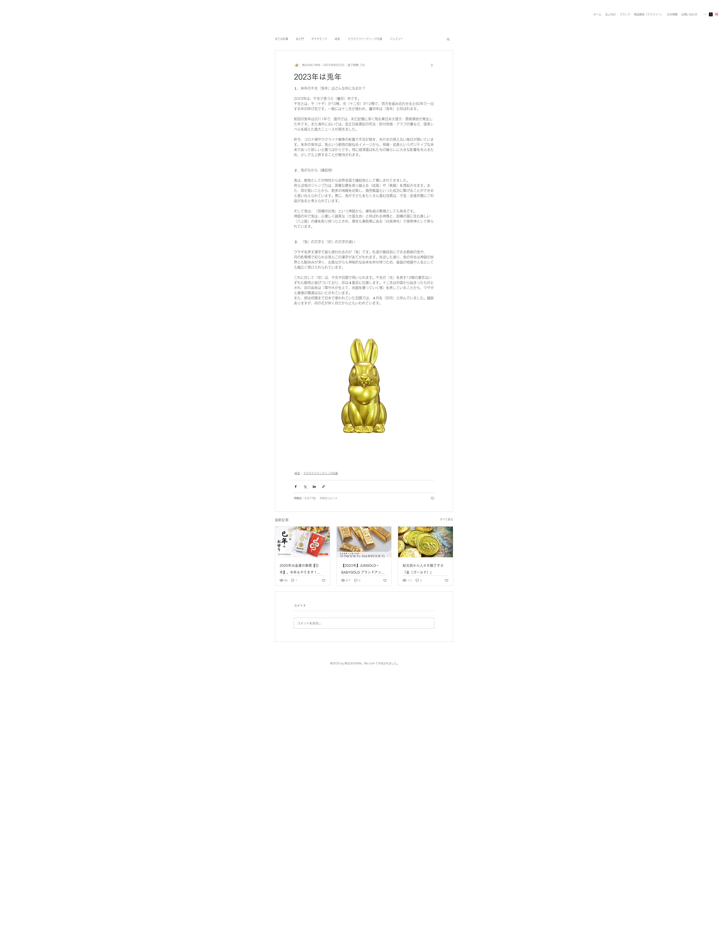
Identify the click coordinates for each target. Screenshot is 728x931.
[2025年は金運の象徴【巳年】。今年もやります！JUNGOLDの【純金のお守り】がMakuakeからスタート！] (302, 542)
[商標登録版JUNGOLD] (705, 14)
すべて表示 (446, 519)
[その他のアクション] (432, 65)
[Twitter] (711, 14)
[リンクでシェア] (323, 486)
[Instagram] (716, 14)
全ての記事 (281, 39)
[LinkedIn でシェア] (314, 486)
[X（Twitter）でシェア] (305, 486)
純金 (337, 39)
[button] (448, 39)
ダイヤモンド (319, 39)
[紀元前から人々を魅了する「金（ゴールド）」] (425, 542)
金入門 (300, 39)
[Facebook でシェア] (295, 486)
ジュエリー (396, 39)
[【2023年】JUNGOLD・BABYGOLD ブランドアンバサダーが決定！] (364, 542)
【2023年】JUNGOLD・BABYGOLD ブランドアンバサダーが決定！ (363, 570)
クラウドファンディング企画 (365, 39)
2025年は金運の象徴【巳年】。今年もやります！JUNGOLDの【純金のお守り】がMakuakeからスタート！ (300, 570)
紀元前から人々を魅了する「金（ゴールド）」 (423, 569)
